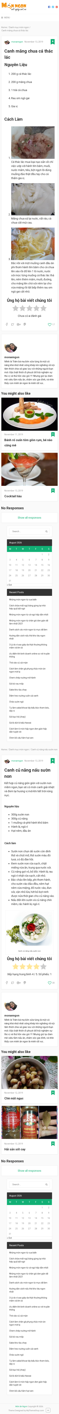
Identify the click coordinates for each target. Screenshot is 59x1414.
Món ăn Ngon (21, 1406)
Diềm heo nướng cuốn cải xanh (23, 696)
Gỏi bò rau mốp (16, 684)
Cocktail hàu (13, 496)
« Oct (9, 585)
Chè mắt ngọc (13, 1098)
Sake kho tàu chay (18, 690)
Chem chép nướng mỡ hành (22, 678)
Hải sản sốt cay (14, 1149)
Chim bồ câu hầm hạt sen (21, 738)
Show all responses (29, 517)
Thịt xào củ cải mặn (18, 662)
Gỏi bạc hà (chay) (17, 717)
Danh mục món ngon (19, 27)
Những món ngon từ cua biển (23, 599)
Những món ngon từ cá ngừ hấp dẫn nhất (28, 614)
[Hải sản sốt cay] (29, 1123)
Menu (7, 17)
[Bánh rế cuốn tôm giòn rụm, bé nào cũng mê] (29, 414)
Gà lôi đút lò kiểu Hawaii (20, 723)
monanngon (17, 42)
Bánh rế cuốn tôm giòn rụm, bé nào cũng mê (28, 442)
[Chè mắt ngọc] (29, 1072)
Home (4, 27)
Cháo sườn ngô (16, 702)
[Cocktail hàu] (29, 470)
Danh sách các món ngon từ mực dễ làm (28, 629)
